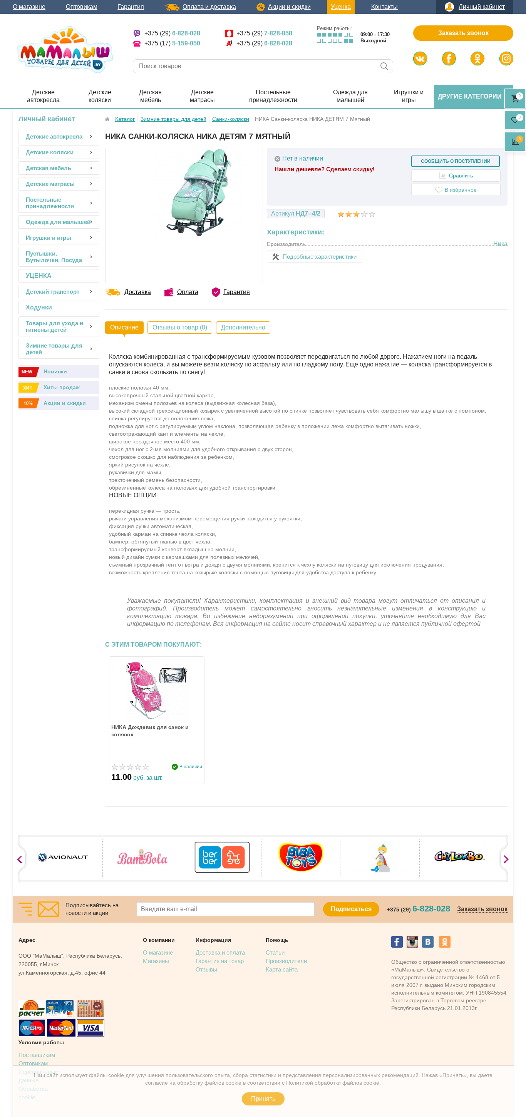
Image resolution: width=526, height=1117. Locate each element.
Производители (286, 961)
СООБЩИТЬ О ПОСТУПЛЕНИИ (456, 161)
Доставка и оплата (220, 952)
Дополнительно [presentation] (243, 327)
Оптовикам (81, 6)
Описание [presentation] (124, 327)
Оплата (187, 292)
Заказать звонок (463, 33)
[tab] (124, 327)
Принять (263, 1098)
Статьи (275, 952)
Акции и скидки (289, 6)
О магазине (29, 6)
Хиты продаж (62, 387)
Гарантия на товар (220, 961)
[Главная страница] (107, 119)
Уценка (341, 6)
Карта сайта (282, 969)
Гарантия (130, 6)
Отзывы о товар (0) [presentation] (179, 327)
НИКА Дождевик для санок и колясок (150, 730)
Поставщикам (36, 1055)
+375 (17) (172, 43)
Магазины (156, 961)
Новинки (55, 371)
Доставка (137, 292)
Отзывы (206, 969)
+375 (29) (172, 33)
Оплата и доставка (209, 6)
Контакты (384, 6)
